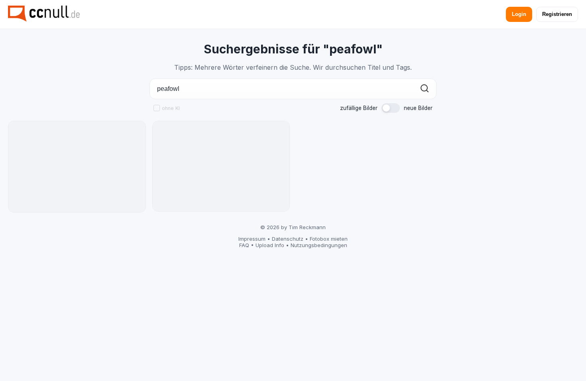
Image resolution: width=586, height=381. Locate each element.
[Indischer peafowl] (221, 166)
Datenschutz (287, 239)
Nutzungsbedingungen (319, 245)
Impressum (251, 239)
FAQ (244, 245)
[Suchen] (424, 89)
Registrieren (557, 14)
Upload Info (270, 245)
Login (519, 14)
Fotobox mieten (329, 239)
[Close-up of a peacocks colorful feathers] (77, 166)
